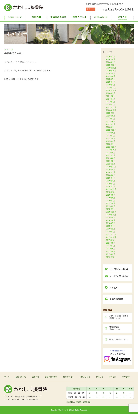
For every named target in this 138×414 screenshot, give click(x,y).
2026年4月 (110, 59)
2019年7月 (110, 200)
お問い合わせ (101, 16)
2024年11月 (111, 90)
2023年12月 (111, 107)
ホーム (7, 377)
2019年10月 (111, 192)
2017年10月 (111, 240)
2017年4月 (110, 251)
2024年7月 (110, 99)
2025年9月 (110, 73)
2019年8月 (110, 198)
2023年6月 (110, 121)
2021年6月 (110, 158)
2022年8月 (110, 133)
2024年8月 (110, 96)
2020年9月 (110, 169)
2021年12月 (111, 147)
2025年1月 (110, 85)
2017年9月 (110, 243)
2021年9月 (110, 152)
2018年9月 (110, 217)
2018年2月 (110, 229)
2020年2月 (110, 184)
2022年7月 (110, 136)
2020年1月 (110, 186)
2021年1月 (110, 164)
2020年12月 (111, 167)
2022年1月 (110, 144)
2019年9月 (110, 195)
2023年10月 (111, 113)
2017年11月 (111, 237)
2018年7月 (110, 223)
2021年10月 (111, 150)
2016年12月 (111, 257)
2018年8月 (110, 220)
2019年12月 (111, 189)
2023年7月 (110, 119)
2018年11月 (111, 215)
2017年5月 (110, 248)
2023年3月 (110, 124)
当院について (15, 16)
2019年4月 (110, 203)
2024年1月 (110, 104)
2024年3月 (110, 102)
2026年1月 (110, 62)
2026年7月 (110, 56)
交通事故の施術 (58, 16)
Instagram (126, 377)
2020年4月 (110, 178)
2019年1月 (110, 209)
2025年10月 (111, 71)
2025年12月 (111, 65)
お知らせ (123, 16)
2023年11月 (111, 110)
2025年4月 (110, 82)
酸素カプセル (80, 16)
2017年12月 (111, 234)
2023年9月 (110, 116)
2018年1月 (110, 232)
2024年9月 (110, 93)
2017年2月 (110, 254)
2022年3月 (110, 141)
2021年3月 (110, 161)
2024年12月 (111, 87)
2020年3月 (110, 181)
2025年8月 (110, 76)
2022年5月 (110, 138)
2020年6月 (110, 175)
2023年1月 (110, 127)
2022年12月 (111, 130)
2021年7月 (110, 155)
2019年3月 (110, 206)
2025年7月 (110, 79)
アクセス (90, 9)
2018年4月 (110, 226)
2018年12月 (111, 212)
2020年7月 (110, 172)
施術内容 (36, 16)
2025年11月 (111, 68)
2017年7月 (110, 246)
